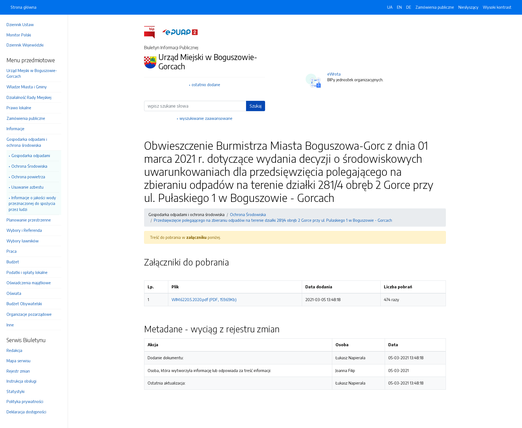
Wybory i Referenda (24, 230)
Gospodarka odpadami (30, 155)
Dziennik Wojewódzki (25, 44)
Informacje (15, 128)
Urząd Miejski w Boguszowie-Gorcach (32, 73)
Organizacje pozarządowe (29, 314)
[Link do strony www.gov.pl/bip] (152, 31)
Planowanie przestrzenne (29, 219)
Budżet (13, 261)
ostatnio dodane (206, 84)
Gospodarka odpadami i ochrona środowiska (27, 142)
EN (399, 7)
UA (390, 7)
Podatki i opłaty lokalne (27, 272)
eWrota (334, 73)
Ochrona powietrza (28, 176)
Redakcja (14, 350)
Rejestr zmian (18, 370)
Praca (12, 251)
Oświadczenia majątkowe (29, 282)
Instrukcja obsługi (21, 381)
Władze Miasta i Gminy (27, 86)
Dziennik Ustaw (20, 24)
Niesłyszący (468, 7)
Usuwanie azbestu (27, 187)
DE (408, 7)
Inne (10, 324)
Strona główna (23, 7)
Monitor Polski (19, 34)
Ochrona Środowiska (29, 166)
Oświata (14, 293)
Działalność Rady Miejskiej (29, 97)
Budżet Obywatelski (24, 303)
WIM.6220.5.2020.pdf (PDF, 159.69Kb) (204, 299)
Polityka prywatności (25, 401)
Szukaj (256, 106)
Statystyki (15, 391)
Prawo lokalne (19, 107)
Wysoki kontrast (497, 7)
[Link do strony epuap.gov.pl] (180, 31)
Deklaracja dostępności (26, 411)
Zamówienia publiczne (26, 118)
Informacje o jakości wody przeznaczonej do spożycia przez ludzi (32, 203)
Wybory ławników (23, 240)
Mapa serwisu (18, 360)
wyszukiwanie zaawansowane (205, 118)
